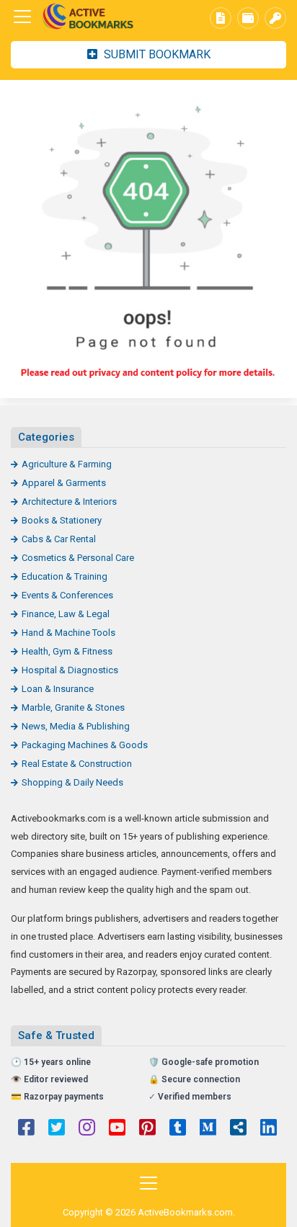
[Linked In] (268, 1129)
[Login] (275, 18)
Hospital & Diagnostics (70, 670)
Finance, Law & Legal (66, 613)
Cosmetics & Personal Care (78, 557)
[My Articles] (220, 18)
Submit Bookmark (155, 54)
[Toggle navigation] (22, 16)
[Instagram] (87, 1129)
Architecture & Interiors (69, 501)
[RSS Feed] (238, 1129)
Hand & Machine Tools (68, 632)
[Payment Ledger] (248, 18)
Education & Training (64, 576)
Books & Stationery (62, 520)
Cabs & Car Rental (59, 539)
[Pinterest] (147, 1129)
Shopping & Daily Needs (72, 782)
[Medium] (208, 1129)
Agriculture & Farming (67, 464)
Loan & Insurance (58, 688)
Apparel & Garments (64, 482)
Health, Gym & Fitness (67, 651)
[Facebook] (26, 1129)
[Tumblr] (177, 1129)
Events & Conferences (67, 595)
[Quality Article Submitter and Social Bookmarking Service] (90, 17)
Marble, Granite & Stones (73, 707)
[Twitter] (56, 1129)
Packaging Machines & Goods (85, 745)
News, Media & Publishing (76, 726)
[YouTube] (117, 1129)
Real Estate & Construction (77, 763)
